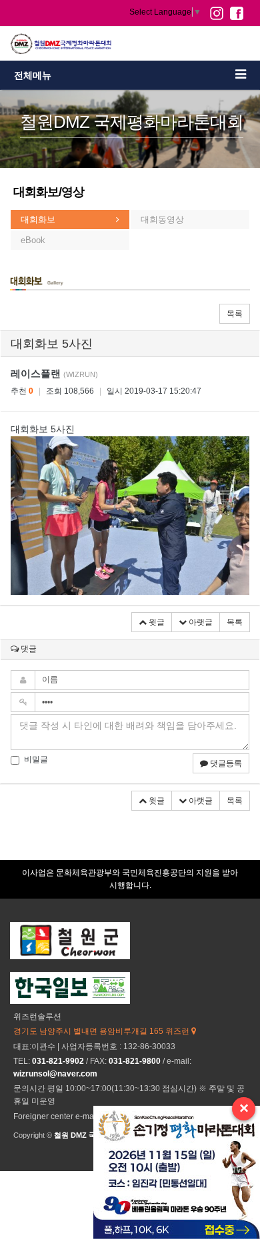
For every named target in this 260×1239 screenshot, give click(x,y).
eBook (33, 240)
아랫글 (200, 622)
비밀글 (36, 759)
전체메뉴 (32, 75)
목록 (235, 313)
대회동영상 (162, 219)
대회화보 (38, 219)
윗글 (156, 622)
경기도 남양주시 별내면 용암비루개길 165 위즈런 (102, 1031)
